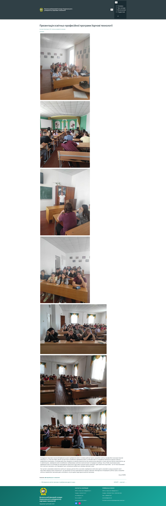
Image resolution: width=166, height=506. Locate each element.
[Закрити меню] (116, 2)
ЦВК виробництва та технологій (52, 477)
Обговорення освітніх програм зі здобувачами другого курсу (58, 482)
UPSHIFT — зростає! (119, 482)
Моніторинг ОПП (47, 29)
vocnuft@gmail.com (79, 495)
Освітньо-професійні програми (58, 29)
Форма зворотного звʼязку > (81, 500)
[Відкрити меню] (111, 10)
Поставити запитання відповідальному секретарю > (113, 500)
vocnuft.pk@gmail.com (107, 498)
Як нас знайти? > (78, 498)
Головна (120, 6)
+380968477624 (108, 495)
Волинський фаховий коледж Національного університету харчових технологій (58, 9)
